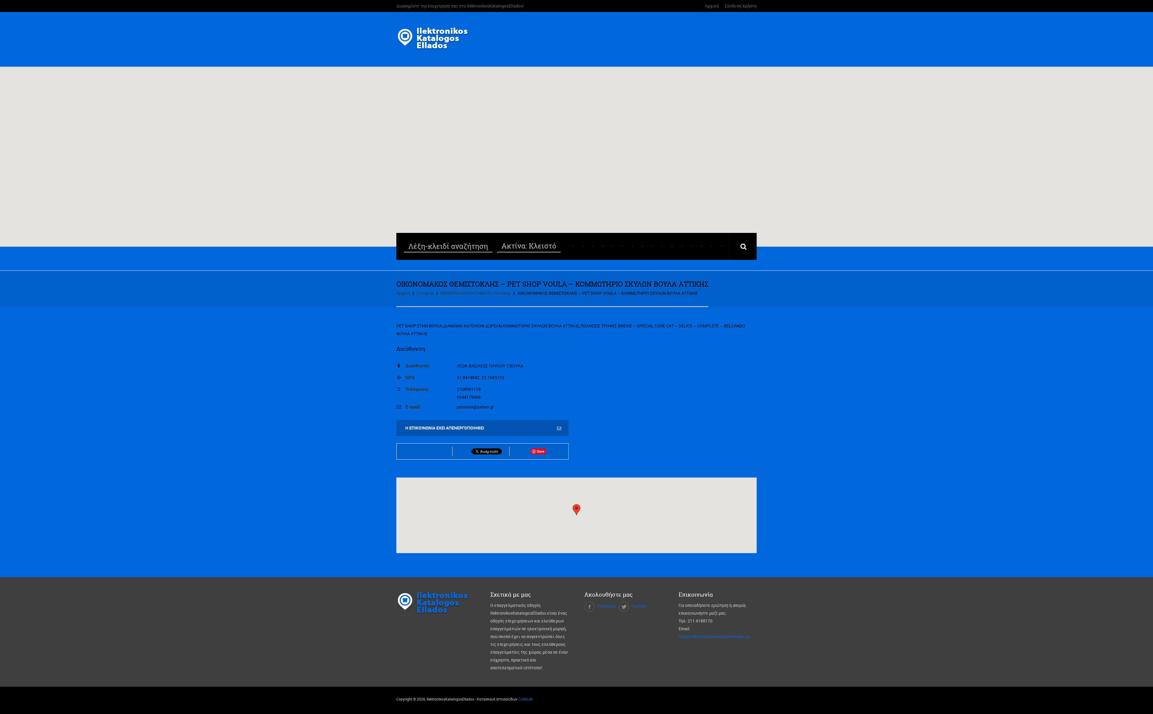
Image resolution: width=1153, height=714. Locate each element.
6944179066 (469, 397)
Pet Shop (502, 293)
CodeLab (525, 699)
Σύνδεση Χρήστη (741, 6)
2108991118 (469, 389)
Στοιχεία (425, 293)
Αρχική (712, 6)
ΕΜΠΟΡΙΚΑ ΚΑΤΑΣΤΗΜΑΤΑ (466, 293)
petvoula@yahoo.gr (475, 407)
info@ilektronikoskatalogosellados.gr (714, 636)
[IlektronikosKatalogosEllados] (434, 46)
